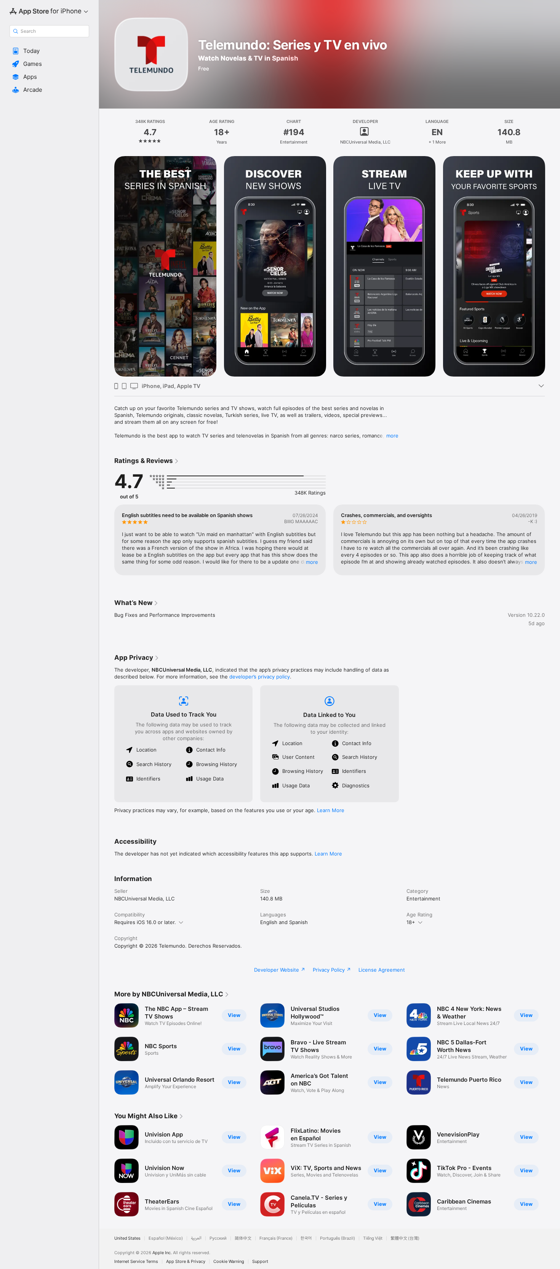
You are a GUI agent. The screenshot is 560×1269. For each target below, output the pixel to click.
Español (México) (166, 1238)
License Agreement (381, 970)
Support (260, 1261)
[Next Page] (552, 266)
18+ (410, 922)
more (392, 436)
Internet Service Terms (136, 1261)
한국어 (306, 1238)
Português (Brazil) (337, 1238)
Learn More (330, 810)
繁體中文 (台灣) (404, 1238)
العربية (196, 1238)
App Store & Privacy (185, 1261)
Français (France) (276, 1238)
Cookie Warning (228, 1261)
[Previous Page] (106, 266)
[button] (49, 51)
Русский (218, 1238)
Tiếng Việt (372, 1238)
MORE (312, 562)
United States (127, 1238)
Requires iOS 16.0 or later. (145, 922)
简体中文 (243, 1238)
